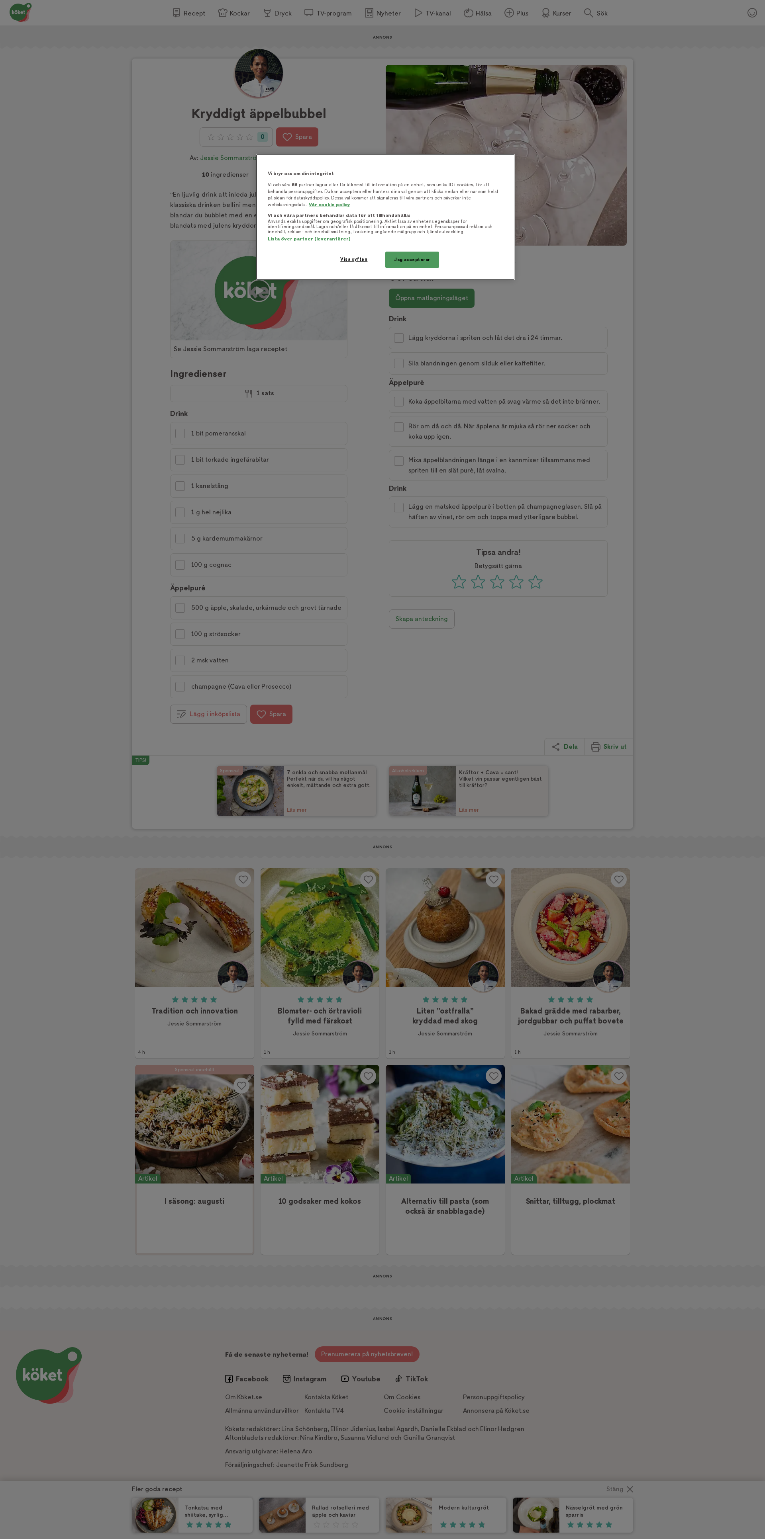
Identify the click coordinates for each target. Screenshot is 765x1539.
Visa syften (353, 259)
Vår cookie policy (329, 204)
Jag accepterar (412, 259)
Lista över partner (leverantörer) (309, 239)
